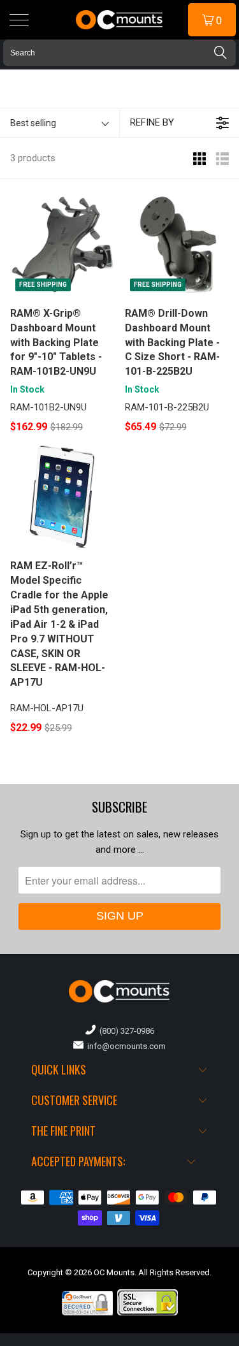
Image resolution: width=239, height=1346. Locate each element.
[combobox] (119, 53)
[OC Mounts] (120, 20)
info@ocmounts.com (124, 1046)
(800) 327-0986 (125, 1031)
